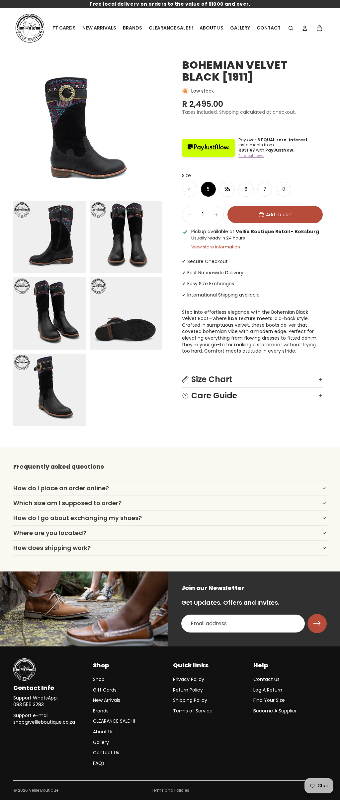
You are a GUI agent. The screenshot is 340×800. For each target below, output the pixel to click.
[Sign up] (317, 623)
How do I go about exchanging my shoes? (77, 518)
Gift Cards (105, 690)
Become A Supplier (275, 710)
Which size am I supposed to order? (67, 503)
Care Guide (214, 395)
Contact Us (106, 752)
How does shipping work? (52, 548)
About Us (103, 731)
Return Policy (188, 690)
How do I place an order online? (61, 488)
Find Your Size (269, 700)
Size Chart (211, 379)
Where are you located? (49, 533)
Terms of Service (192, 710)
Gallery (101, 742)
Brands (101, 710)
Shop (99, 679)
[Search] (291, 28)
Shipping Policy (190, 700)
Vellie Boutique (43, 790)
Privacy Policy (188, 679)
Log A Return (267, 690)
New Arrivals (106, 700)
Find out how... (251, 155)
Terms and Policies (170, 790)
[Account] (305, 28)
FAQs (99, 763)
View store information (215, 247)
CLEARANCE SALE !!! (114, 721)
